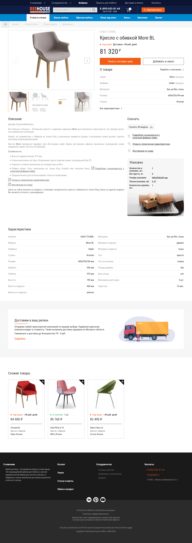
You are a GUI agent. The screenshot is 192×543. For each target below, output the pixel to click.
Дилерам (102, 478)
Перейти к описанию (170, 69)
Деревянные (68, 24)
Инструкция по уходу (22, 184)
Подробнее (19, 338)
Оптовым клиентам (106, 470)
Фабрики (83, 2)
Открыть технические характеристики (30, 180)
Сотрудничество (59, 2)
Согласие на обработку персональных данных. (96, 510)
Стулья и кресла (50, 24)
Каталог (15, 24)
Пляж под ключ (108, 17)
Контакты (156, 2)
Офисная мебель (84, 17)
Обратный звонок (154, 10)
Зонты (127, 17)
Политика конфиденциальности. (96, 514)
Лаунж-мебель (61, 17)
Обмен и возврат (65, 489)
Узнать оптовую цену (120, 61)
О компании (35, 2)
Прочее (158, 17)
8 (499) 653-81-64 (110, 10)
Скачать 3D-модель (138, 127)
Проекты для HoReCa (106, 2)
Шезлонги (142, 17)
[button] (87, 60)
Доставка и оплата (134, 2)
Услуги (60, 472)
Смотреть (179, 77)
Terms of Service (121, 528)
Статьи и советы (65, 481)
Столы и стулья (38, 17)
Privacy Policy (105, 528)
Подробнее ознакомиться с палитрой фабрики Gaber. (146, 136)
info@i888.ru (153, 474)
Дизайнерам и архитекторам (110, 474)
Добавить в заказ (163, 61)
